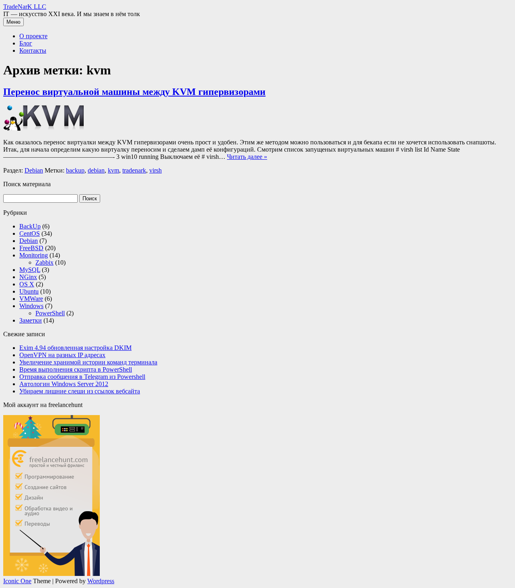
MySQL (29, 269)
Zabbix (44, 262)
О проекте (33, 36)
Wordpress (100, 581)
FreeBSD (31, 248)
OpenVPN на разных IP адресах (62, 355)
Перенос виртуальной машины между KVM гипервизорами (134, 91)
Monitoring (33, 255)
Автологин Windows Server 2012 (63, 383)
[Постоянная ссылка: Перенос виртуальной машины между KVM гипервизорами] (43, 128)
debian (96, 170)
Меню (13, 22)
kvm (113, 170)
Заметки (30, 320)
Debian (34, 170)
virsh (155, 170)
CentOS (29, 233)
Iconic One (17, 581)
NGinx (28, 276)
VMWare (31, 298)
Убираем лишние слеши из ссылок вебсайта (79, 391)
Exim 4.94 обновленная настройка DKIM (75, 347)
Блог (25, 43)
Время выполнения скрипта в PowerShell (75, 369)
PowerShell (50, 313)
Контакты (32, 50)
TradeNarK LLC (24, 6)
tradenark (134, 170)
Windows (31, 305)
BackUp (30, 226)
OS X (26, 284)
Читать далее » (247, 156)
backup (75, 170)
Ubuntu (29, 291)
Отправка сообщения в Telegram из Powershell (82, 376)
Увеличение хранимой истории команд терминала (88, 362)
